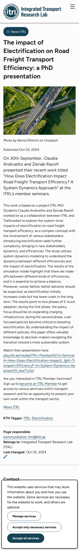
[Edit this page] (5, 457)
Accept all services (25, 538)
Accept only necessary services (34, 527)
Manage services (24, 516)
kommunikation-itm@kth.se (24, 437)
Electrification (42, 418)
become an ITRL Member (38, 384)
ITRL (27, 418)
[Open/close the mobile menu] (72, 6)
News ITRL (11, 407)
